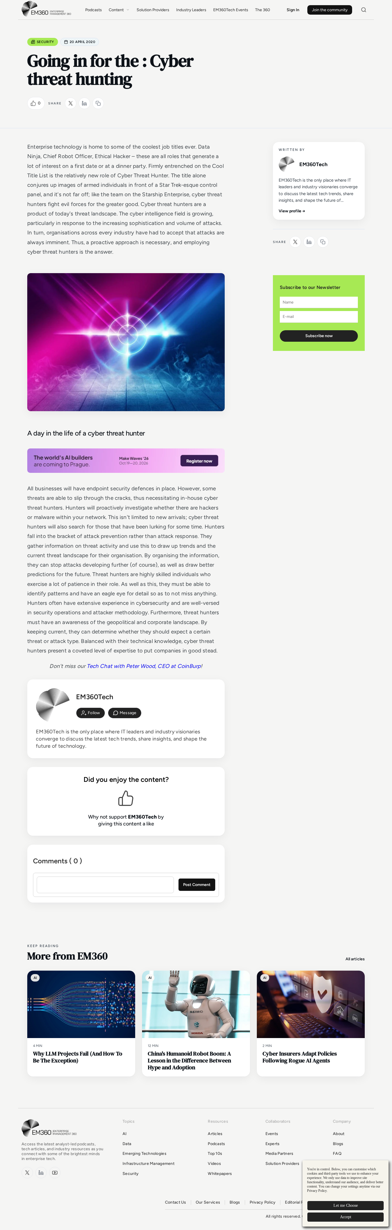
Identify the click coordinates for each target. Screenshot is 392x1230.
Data (127, 1143)
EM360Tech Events (230, 9)
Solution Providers (153, 9)
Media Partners (279, 1153)
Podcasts (93, 9)
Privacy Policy (263, 1202)
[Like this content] (33, 103)
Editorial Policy (298, 1202)
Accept (345, 1217)
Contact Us (175, 1202)
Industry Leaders (191, 9)
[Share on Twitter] (70, 103)
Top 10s (215, 1153)
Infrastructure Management (148, 1163)
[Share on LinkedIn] (84, 103)
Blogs (338, 1143)
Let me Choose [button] (345, 1205)
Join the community (330, 9)
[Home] (47, 15)
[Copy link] (98, 103)
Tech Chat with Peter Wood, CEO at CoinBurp (144, 666)
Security (45, 42)
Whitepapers (220, 1173)
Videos (214, 1163)
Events (271, 1133)
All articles (355, 959)
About (338, 1133)
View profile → (292, 211)
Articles (215, 1133)
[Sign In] (90, 713)
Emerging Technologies (144, 1153)
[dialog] (345, 1193)
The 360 (262, 9)
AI (125, 1133)
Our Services (208, 1202)
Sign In (293, 9)
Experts (272, 1143)
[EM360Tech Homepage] (50, 1139)
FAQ (337, 1153)
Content (116, 9)
